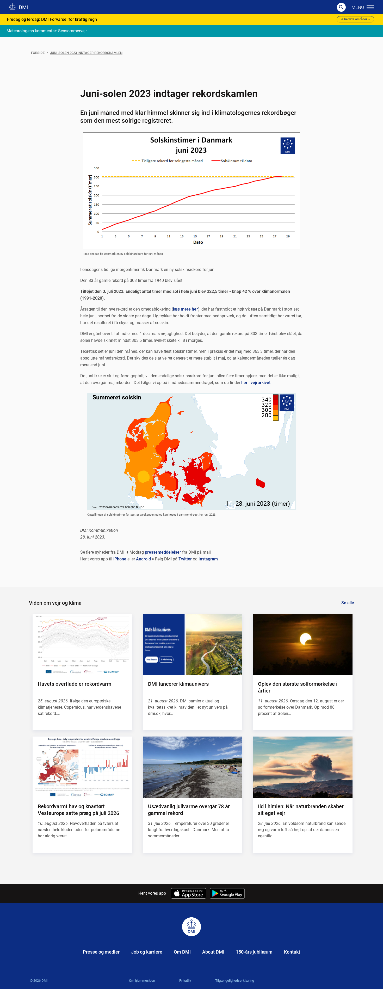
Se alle (347, 602)
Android (143, 559)
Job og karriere (146, 952)
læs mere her (185, 309)
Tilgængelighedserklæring (234, 980)
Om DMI (182, 952)
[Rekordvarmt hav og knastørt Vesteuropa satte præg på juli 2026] (82, 767)
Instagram (208, 559)
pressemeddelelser (163, 552)
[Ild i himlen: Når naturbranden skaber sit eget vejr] (302, 767)
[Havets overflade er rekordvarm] (82, 644)
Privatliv (185, 980)
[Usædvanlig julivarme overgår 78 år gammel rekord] (192, 767)
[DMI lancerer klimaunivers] (192, 644)
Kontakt (292, 952)
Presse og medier (101, 952)
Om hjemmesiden (142, 980)
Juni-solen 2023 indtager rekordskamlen (86, 53)
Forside (38, 53)
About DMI (213, 952)
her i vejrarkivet (255, 382)
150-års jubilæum (254, 952)
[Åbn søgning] (341, 7)
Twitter (185, 559)
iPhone (119, 559)
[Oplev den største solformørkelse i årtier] (302, 644)
